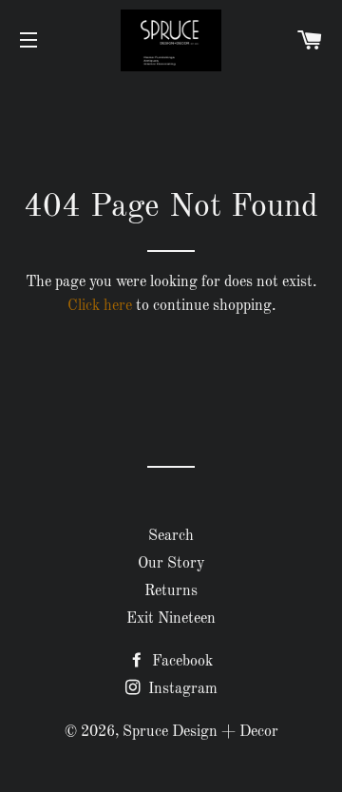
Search (171, 536)
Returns (171, 591)
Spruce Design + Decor (200, 732)
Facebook (180, 661)
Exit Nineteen (171, 619)
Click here (99, 306)
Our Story (171, 563)
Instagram (181, 689)
